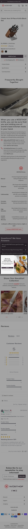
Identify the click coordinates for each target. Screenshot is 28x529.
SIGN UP (7, 267)
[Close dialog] (26, 255)
